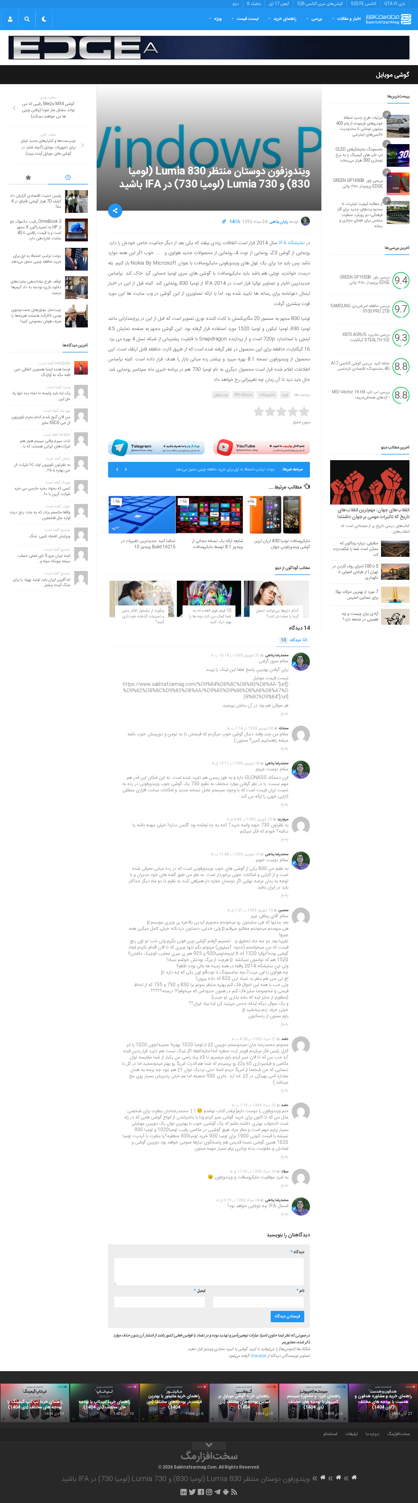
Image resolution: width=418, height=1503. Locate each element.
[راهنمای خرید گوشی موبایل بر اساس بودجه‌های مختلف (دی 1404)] (244, 1403)
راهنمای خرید (285, 18)
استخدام (330, 1434)
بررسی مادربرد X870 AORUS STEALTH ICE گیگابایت (366, 337)
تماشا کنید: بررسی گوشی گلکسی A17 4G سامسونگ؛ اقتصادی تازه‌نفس (360, 366)
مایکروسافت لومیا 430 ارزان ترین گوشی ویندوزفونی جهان (282, 544)
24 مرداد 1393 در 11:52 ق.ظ (253, 1171)
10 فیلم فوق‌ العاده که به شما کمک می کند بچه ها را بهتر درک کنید (210, 616)
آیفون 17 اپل (279, 4)
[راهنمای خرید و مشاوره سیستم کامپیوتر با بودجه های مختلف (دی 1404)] (313, 1403)
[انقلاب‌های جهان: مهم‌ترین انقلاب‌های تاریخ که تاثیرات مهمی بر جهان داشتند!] (369, 482)
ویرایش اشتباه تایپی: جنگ (49, 536)
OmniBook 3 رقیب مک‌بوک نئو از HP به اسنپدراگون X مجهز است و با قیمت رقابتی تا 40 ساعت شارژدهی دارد (35, 230)
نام (300, 1291)
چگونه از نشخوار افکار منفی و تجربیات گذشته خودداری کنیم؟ (142, 616)
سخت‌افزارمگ (398, 1434)
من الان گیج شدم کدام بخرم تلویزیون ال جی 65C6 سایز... (40, 420)
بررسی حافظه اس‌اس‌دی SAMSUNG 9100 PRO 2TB (360, 309)
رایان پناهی (278, 222)
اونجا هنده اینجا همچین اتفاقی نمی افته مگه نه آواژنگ (42, 372)
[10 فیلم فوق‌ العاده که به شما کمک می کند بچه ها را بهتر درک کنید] (209, 599)
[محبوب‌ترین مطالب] (28, 178)
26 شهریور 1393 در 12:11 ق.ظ (236, 763)
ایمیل (199, 1291)
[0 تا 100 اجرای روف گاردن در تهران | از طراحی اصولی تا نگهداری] (395, 572)
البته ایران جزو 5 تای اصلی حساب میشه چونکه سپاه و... (44, 559)
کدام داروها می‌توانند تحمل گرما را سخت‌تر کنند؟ (277, 613)
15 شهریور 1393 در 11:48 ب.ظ (235, 854)
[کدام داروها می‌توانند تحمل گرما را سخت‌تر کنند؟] (276, 599)
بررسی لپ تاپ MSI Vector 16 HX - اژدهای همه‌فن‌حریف (361, 395)
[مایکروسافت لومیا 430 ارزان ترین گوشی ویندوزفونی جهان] (276, 514)
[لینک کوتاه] (224, 222)
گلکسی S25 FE (363, 4)
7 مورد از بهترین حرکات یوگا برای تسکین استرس (357, 595)
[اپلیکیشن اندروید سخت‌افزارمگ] (226, 1492)
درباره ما (372, 1434)
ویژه (218, 18)
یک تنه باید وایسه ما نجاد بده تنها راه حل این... (41, 396)
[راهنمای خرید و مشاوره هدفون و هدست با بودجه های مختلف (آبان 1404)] (383, 1403)
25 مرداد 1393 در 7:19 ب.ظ (254, 1105)
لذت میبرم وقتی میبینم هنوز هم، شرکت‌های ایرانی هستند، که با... (45, 444)
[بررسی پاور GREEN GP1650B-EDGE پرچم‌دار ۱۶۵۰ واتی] (398, 184)
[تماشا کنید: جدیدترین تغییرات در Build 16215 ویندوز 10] (142, 514)
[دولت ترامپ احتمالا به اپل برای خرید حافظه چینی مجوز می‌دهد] (76, 259)
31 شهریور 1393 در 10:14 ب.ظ (235, 655)
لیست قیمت (247, 18)
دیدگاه (291, 640)
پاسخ (284, 713)
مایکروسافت (267, 395)
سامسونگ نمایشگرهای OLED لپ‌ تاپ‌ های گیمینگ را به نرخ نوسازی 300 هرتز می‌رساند (359, 155)
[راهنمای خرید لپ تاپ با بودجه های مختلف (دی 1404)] (104, 1403)
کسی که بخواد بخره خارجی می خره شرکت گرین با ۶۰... (42, 491)
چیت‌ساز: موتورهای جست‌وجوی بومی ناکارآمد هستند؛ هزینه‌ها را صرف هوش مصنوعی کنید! (36, 316)
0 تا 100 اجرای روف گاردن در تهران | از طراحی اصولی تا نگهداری (355, 572)
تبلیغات (351, 1434)
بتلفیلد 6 (254, 4)
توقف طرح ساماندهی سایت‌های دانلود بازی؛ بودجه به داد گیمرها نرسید (36, 287)
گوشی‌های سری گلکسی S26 (320, 4)
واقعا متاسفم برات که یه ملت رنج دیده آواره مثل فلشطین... (40, 515)
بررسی (316, 18)
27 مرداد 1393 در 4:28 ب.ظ (254, 1039)
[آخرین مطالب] (68, 178)
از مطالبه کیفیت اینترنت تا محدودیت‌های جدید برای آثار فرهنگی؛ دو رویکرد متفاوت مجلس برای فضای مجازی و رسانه (360, 215)
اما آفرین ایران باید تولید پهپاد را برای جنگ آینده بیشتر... (41, 582)
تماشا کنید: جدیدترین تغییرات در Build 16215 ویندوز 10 (148, 544)
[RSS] (234, 1492)
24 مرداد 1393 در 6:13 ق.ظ (238, 1200)
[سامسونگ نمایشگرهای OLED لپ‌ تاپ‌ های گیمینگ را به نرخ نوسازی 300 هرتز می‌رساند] (398, 155)
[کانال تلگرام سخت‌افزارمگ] (217, 1492)
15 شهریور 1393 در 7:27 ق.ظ (250, 910)
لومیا (285, 395)
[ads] (209, 47)
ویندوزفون (221, 395)
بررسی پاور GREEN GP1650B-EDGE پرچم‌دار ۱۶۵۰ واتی (358, 183)
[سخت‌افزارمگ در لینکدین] (184, 1492)
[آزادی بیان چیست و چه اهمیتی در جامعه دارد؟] (395, 617)
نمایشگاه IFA (292, 243)
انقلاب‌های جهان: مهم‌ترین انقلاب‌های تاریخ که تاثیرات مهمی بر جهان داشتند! (373, 513)
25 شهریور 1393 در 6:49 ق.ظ (249, 819)
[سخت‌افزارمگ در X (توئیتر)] (192, 1492)
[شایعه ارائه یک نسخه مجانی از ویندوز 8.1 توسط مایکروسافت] (209, 514)
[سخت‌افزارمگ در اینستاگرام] (209, 1492)
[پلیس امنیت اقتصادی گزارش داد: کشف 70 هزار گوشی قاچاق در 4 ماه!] (76, 201)
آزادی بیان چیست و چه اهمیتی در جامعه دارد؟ (360, 617)
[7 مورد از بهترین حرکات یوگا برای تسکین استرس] (395, 595)
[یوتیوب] (261, 447)
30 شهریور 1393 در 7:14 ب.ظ (250, 728)
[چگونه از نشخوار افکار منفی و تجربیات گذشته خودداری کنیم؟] (141, 599)
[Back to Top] (209, 1446)
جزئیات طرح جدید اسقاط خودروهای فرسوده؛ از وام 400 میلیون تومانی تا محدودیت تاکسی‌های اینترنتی (359, 126)
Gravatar (258, 1356)
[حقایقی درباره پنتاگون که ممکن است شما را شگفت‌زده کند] (395, 549)
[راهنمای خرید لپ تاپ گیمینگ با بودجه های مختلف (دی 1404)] (35, 1403)
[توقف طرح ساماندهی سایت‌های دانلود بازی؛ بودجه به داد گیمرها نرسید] (76, 287)
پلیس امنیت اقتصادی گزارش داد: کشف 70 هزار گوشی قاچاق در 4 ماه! (35, 201)
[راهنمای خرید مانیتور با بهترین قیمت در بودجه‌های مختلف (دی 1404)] (174, 1403)
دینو (236, 4)
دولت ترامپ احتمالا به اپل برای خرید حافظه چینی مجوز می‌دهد (225, 469)
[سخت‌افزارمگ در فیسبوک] (201, 1492)
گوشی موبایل (392, 75)
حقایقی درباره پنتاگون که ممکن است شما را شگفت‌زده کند (355, 549)
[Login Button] (10, 19)
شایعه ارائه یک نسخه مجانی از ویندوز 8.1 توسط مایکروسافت (217, 544)
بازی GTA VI (394, 4)
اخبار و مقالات (349, 18)
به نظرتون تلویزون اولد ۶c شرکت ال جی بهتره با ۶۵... (42, 468)
